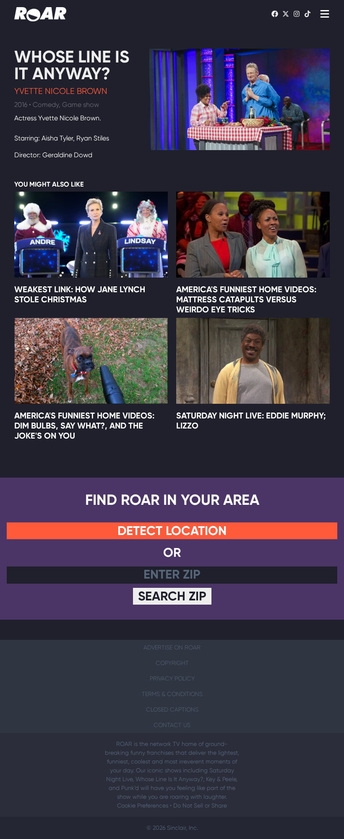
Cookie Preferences (142, 805)
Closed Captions (172, 709)
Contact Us (172, 725)
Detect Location (172, 530)
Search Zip (172, 596)
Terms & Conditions (172, 694)
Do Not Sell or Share (200, 805)
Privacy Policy (172, 678)
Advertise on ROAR (172, 647)
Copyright (172, 663)
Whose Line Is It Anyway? (71, 65)
